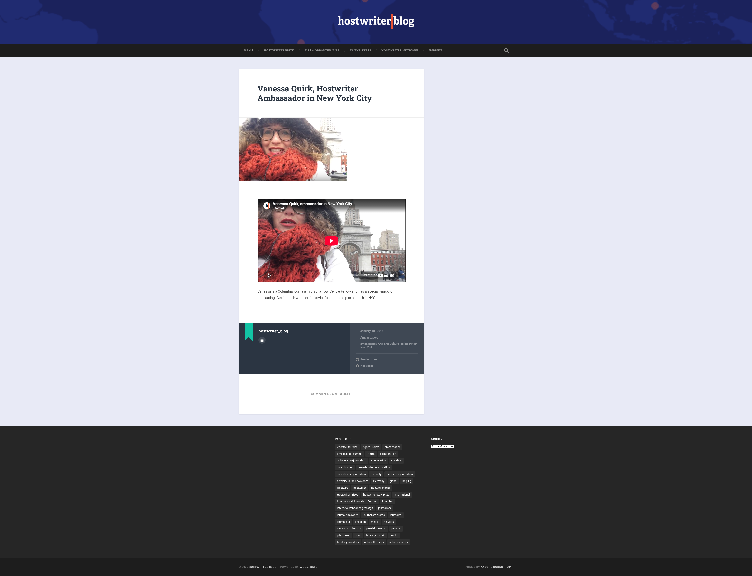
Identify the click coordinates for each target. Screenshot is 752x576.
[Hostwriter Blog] (376, 22)
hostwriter (359, 487)
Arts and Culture (388, 344)
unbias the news (374, 542)
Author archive (262, 340)
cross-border (344, 467)
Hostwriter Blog (263, 566)
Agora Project (371, 447)
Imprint (435, 50)
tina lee (394, 535)
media (375, 521)
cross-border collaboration (374, 467)
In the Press (360, 50)
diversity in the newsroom (352, 481)
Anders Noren (492, 566)
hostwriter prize (380, 487)
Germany (378, 481)
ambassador (368, 344)
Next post (366, 365)
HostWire (342, 487)
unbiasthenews (398, 542)
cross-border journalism (351, 474)
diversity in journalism (400, 474)
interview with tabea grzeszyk (355, 508)
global (393, 481)
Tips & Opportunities (322, 50)
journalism (384, 508)
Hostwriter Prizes (347, 494)
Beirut (371, 453)
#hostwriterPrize (347, 447)
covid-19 (396, 460)
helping (406, 481)
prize (358, 535)
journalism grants (374, 514)
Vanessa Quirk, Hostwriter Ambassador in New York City (315, 93)
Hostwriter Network (399, 50)
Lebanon (360, 521)
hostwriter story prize (376, 494)
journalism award (347, 514)
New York (366, 347)
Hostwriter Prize (279, 50)
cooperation (378, 460)
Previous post (369, 359)
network (389, 521)
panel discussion (376, 528)
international (402, 494)
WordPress (308, 566)
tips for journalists (348, 542)
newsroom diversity (349, 528)
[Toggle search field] (506, 50)
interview (387, 501)
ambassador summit (349, 453)
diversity (376, 474)
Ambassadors (369, 337)
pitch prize (343, 535)
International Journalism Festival (357, 501)
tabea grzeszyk (375, 535)
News (248, 50)
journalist (395, 514)
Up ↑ (510, 566)
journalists (343, 521)
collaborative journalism (351, 460)
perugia (396, 528)
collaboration (408, 344)
